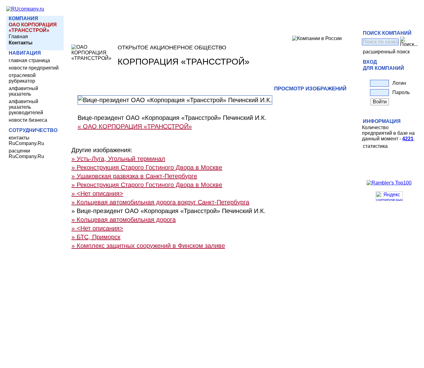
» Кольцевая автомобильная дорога (123, 219)
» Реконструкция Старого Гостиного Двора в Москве (146, 167)
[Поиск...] (409, 42)
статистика (375, 146)
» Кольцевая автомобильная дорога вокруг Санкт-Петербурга (160, 202)
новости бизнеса (28, 120)
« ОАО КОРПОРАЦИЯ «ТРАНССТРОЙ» (135, 126)
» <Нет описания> (97, 193)
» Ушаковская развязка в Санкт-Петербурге (134, 176)
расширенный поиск (386, 51)
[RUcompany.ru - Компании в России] (25, 8)
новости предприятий (34, 67)
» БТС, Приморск (95, 237)
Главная (18, 36)
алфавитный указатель (23, 91)
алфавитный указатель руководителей (26, 107)
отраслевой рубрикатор (22, 78)
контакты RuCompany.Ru (26, 140)
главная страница (29, 60)
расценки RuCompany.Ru (26, 153)
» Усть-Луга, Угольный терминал (118, 158)
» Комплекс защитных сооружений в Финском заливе (148, 245)
